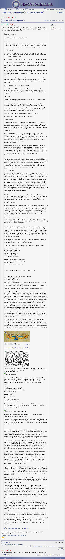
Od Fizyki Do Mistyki (8, 17)
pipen (6, 25)
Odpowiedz (5, 20)
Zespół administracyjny (39, 554)
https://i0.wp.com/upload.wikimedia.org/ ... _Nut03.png (17, 344)
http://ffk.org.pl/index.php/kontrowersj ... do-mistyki (14, 535)
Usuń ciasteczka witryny (50, 554)
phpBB (11, 558)
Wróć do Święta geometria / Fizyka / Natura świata (12, 544)
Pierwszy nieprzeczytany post (49, 20)
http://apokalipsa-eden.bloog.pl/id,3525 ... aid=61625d (16, 528)
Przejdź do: (27, 546)
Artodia (62, 558)
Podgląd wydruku (59, 12)
